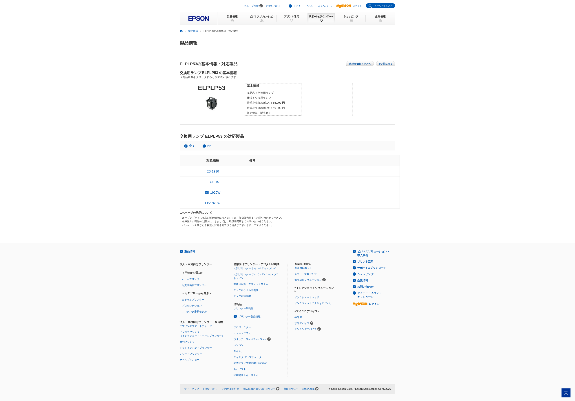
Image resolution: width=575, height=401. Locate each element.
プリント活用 (365, 261)
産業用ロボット (303, 268)
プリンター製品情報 (249, 316)
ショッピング (365, 274)
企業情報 (362, 280)
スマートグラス (242, 333)
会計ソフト (240, 369)
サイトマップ (191, 389)
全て (192, 146)
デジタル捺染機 (242, 296)
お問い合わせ (273, 5)
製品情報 (193, 31)
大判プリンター (188, 342)
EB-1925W (212, 203)
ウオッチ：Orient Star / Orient (250, 339)
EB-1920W (212, 192)
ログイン (357, 5)
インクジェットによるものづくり (313, 303)
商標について (290, 389)
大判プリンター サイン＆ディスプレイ (255, 268)
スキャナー (240, 351)
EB (209, 146)
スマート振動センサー (306, 274)
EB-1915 (213, 182)
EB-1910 (213, 171)
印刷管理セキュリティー (247, 375)
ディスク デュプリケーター (249, 357)
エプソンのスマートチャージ (196, 326)
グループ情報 (251, 5)
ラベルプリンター (189, 359)
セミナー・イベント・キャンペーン (313, 6)
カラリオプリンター (193, 299)
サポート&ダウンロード (371, 267)
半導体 (298, 317)
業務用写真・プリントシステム (251, 284)
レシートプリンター (191, 353)
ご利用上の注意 (230, 389)
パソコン (238, 345)
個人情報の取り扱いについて (259, 389)
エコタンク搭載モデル (194, 311)
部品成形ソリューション (308, 279)
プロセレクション (192, 305)
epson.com (308, 389)
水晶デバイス (301, 323)
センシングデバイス (305, 329)
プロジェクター (242, 327)
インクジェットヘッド (306, 297)
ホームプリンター (192, 279)
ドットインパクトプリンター (196, 347)
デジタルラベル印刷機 (246, 290)
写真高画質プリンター (194, 285)
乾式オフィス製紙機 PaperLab (250, 363)
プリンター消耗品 (243, 308)
